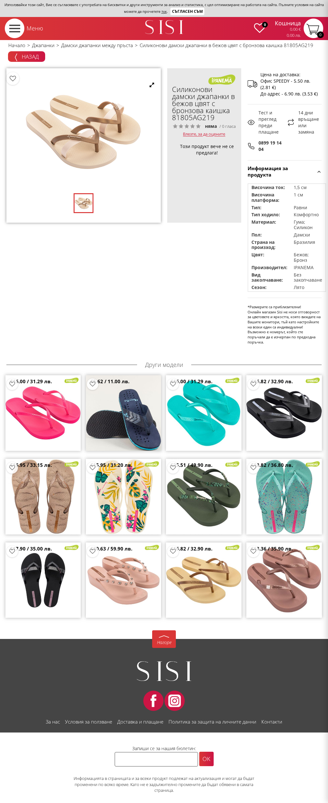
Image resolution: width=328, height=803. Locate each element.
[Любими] (12, 78)
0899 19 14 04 (270, 146)
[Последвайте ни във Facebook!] (153, 701)
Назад (29, 56)
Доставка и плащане (140, 721)
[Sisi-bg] (164, 27)
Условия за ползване (88, 721)
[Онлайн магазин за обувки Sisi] (164, 671)
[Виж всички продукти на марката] (222, 79)
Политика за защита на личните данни (212, 721)
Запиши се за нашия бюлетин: (164, 748)
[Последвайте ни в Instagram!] (174, 701)
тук (164, 11)
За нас (53, 721)
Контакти (271, 721)
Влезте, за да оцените (204, 134)
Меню (35, 28)
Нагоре (164, 642)
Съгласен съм (187, 11)
